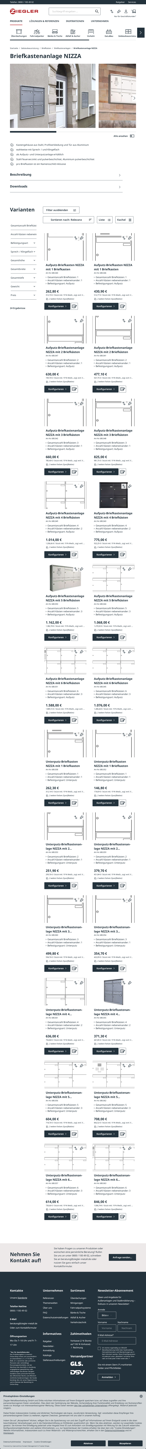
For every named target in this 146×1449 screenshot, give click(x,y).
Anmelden (108, 1377)
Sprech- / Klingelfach (22, 251)
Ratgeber (47, 1341)
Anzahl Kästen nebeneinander (23, 234)
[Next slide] (141, 33)
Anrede (101, 1309)
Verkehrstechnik (78, 1322)
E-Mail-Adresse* (106, 1335)
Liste (102, 219)
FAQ (45, 1312)
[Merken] (118, 11)
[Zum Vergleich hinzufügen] (75, 238)
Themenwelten (50, 1302)
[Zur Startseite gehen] (24, 11)
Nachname (123, 1322)
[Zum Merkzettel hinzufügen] (81, 238)
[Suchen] (97, 11)
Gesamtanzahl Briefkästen (23, 225)
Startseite (14, 48)
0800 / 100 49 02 (18, 1310)
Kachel (121, 219)
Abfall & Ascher (78, 1317)
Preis (13, 295)
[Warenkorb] (133, 11)
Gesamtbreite (18, 269)
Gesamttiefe (17, 277)
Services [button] (132, 2)
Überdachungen (78, 1298)
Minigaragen (76, 1302)
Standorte (22, 1297)
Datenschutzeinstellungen (55, 1317)
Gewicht (15, 286)
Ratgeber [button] (120, 2)
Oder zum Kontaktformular (23, 1327)
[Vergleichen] (111, 11)
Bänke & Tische (77, 1312)
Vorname (102, 1322)
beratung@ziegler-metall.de (23, 1323)
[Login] (126, 11)
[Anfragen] (74, 306)
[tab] (19, 33)
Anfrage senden (121, 1257)
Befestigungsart (19, 243)
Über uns (47, 1307)
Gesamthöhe (18, 260)
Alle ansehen (121, 136)
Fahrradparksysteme (80, 1307)
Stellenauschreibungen (54, 1360)
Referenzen (48, 1298)
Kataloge (47, 1355)
